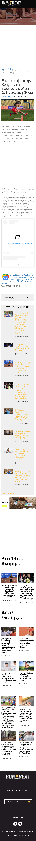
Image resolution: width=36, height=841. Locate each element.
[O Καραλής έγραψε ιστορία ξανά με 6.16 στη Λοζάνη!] (8, 345)
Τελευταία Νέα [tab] (9, 307)
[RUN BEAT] (12, 3)
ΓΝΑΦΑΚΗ (16, 286)
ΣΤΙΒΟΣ (8, 286)
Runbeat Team (8, 97)
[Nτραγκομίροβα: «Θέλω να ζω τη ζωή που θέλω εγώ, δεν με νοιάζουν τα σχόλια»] (8, 450)
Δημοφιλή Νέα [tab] (23, 307)
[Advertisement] (18, 49)
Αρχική (4, 69)
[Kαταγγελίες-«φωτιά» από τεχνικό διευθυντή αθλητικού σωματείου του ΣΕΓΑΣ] (8, 363)
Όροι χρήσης (24, 790)
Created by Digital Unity (18, 835)
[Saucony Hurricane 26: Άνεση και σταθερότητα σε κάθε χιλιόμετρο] (8, 432)
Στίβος (10, 69)
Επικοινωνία (11, 790)
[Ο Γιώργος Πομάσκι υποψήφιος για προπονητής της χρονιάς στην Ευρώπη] (8, 411)
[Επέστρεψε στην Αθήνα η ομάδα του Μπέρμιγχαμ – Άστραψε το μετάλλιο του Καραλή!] (8, 471)
